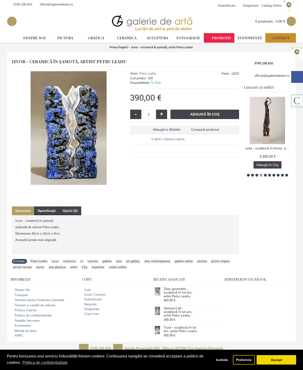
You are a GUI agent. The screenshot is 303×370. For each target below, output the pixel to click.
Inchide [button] (222, 360)
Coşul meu (91, 314)
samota (93, 261)
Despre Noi (22, 290)
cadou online (117, 267)
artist (73, 267)
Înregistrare (92, 309)
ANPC (19, 336)
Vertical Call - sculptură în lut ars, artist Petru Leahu (178, 312)
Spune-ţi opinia (174, 139)
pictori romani (22, 267)
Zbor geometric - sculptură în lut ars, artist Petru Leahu (178, 292)
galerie (106, 261)
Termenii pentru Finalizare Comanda (39, 300)
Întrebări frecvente (27, 320)
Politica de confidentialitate (33, 315)
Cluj (84, 267)
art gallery (133, 261)
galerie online (184, 261)
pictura (202, 261)
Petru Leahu (147, 73)
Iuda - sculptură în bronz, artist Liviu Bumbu (263, 148)
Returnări (90, 304)
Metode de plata (25, 331)
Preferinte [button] (244, 360)
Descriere (23, 211)
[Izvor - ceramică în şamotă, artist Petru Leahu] (68, 128)
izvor (55, 261)
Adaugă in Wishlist (166, 129)
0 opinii (156, 139)
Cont (87, 290)
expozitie (98, 267)
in (81, 261)
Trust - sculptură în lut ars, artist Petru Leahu (180, 329)
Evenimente (23, 325)
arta (118, 261)
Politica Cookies (26, 310)
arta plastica (57, 267)
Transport (21, 295)
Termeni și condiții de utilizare (35, 305)
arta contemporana (157, 261)
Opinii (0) (70, 211)
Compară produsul (205, 129)
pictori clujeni (220, 261)
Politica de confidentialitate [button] (45, 363)
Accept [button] (276, 360)
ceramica (69, 261)
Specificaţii (47, 211)
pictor (40, 267)
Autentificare (93, 299)
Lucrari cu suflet (259, 87)
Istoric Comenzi (95, 294)
